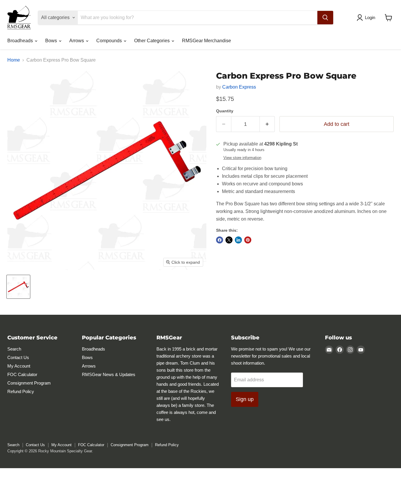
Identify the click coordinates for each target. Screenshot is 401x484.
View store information (242, 158)
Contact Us (18, 357)
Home (13, 59)
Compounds (109, 40)
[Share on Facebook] (219, 239)
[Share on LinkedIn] (238, 239)
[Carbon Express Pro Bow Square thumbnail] (18, 286)
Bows (51, 40)
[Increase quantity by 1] (267, 124)
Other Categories (152, 40)
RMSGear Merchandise (206, 40)
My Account (18, 365)
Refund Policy (20, 391)
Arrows (77, 40)
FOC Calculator (22, 374)
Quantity (224, 111)
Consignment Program (29, 382)
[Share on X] (228, 239)
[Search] (325, 17)
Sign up (245, 399)
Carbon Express (239, 86)
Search (14, 348)
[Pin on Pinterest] (247, 239)
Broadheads (20, 40)
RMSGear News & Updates (108, 374)
